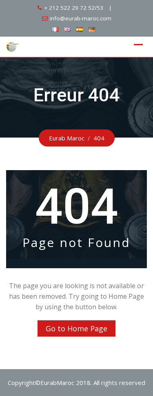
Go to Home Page (76, 328)
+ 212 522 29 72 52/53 (73, 7)
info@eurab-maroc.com (80, 18)
